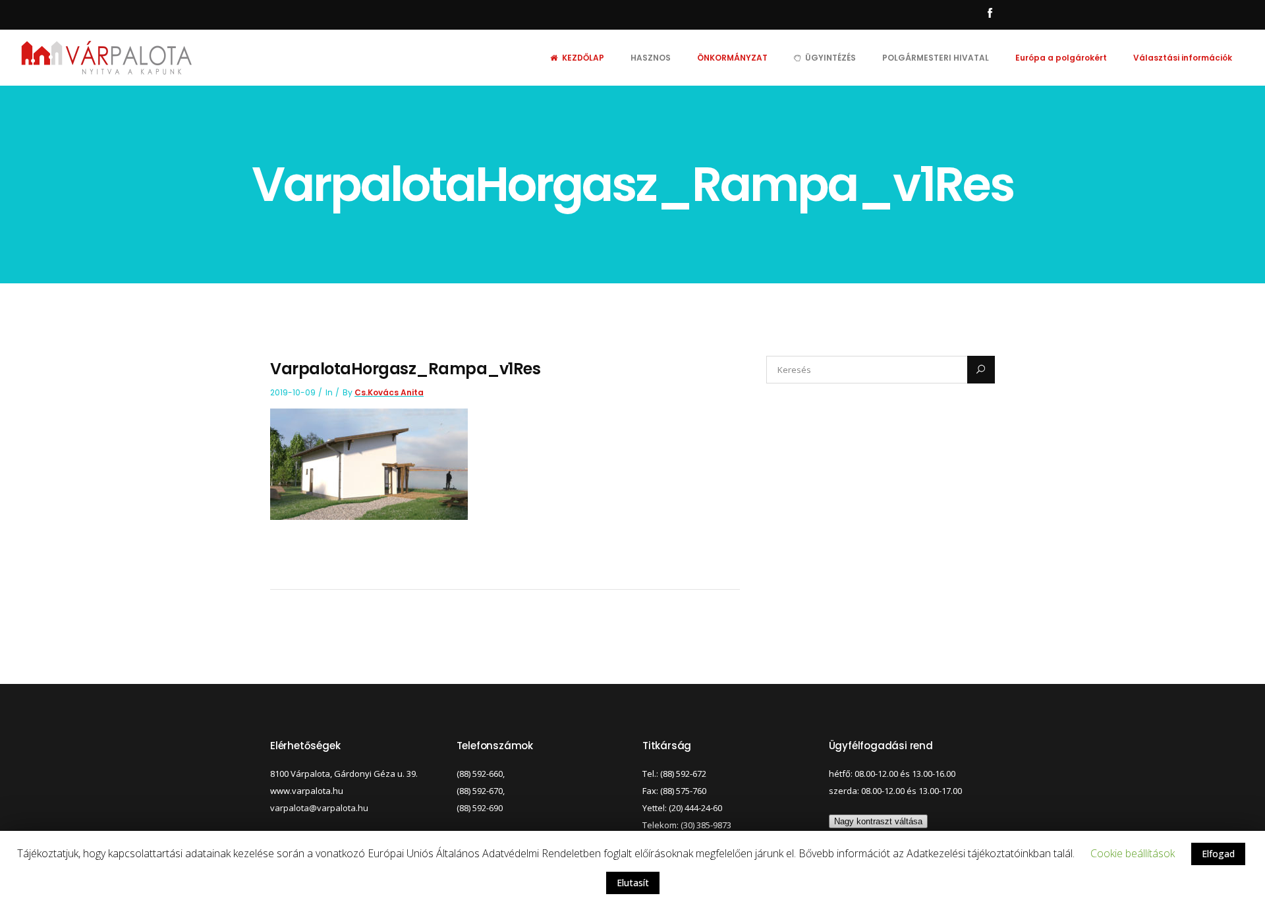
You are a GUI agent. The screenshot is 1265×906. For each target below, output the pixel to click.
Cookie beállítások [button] (1132, 853)
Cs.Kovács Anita (389, 392)
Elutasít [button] (633, 882)
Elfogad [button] (1218, 853)
